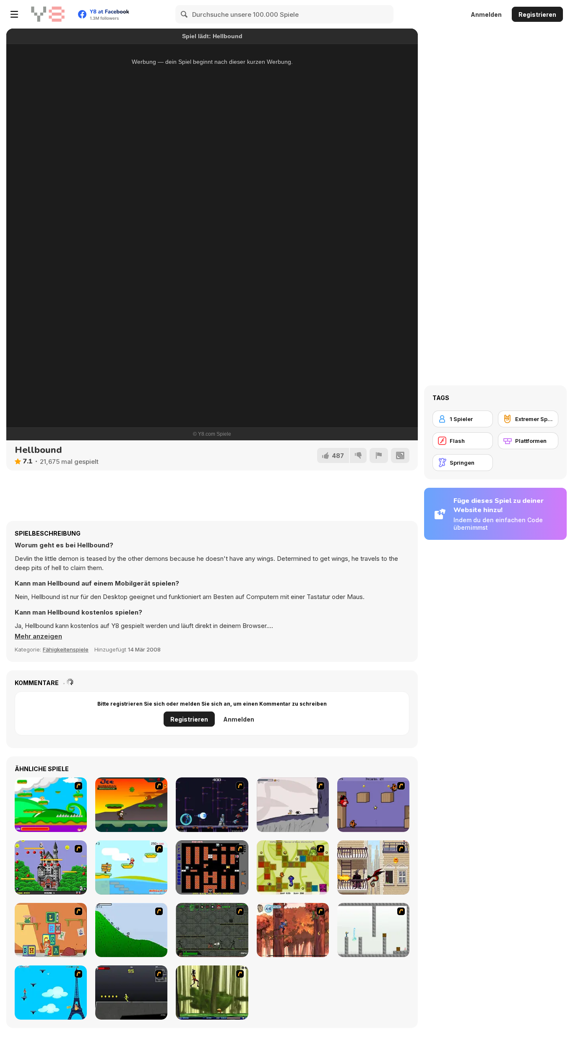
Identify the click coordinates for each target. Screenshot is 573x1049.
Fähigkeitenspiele (66, 649)
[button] (38, 636)
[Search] (184, 14)
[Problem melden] (379, 455)
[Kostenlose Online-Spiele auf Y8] (48, 14)
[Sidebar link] (14, 14)
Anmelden (486, 14)
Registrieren (537, 14)
